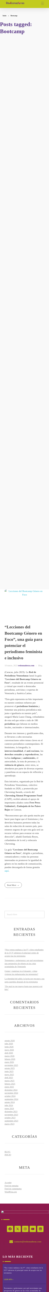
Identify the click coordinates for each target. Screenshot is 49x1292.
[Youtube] (33, 1229)
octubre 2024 (10, 1096)
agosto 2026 (10, 1041)
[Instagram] (25, 1229)
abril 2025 (9, 1077)
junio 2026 (9, 1047)
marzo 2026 (9, 1056)
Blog (40, 665)
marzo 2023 (9, 1124)
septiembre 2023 (11, 1121)
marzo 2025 (9, 1081)
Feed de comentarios (13, 1189)
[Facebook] (10, 1229)
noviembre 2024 (11, 1093)
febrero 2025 (10, 1084)
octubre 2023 (10, 1118)
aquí (7, 870)
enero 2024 (9, 1108)
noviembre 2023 (11, 1115)
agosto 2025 (10, 1068)
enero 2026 (9, 1062)
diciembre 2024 (11, 1090)
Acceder (8, 1183)
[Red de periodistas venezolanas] (15, 3)
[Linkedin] (40, 1229)
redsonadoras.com (26, 665)
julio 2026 (9, 1044)
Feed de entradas (11, 1186)
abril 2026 (9, 1053)
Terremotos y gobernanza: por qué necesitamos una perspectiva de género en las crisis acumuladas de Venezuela (24, 963)
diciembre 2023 (11, 1111)
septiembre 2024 (11, 1099)
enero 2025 (9, 1087)
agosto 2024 (10, 1102)
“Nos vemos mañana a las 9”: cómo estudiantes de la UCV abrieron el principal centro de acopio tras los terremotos (24, 953)
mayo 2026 (9, 1050)
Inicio (4, 16)
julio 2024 (9, 1105)
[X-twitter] (18, 1229)
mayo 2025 (9, 1074)
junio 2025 (9, 1071)
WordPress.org (11, 1192)
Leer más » (8, 1279)
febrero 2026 (10, 1059)
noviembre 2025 (11, 1065)
